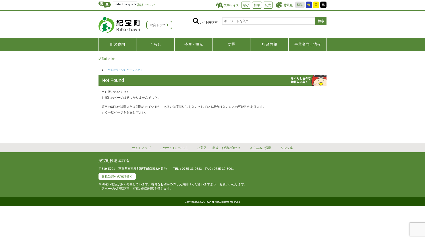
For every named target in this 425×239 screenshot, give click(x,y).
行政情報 (269, 44)
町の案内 (117, 44)
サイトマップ (141, 148)
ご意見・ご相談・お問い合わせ (218, 148)
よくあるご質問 (260, 148)
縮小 (246, 5)
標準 (300, 5)
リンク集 (287, 148)
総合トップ (157, 25)
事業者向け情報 (307, 44)
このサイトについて (174, 148)
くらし (155, 44)
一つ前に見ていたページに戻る (124, 69)
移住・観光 (193, 44)
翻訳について (146, 5)
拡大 (268, 5)
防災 (231, 44)
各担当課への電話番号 (117, 176)
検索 (321, 21)
